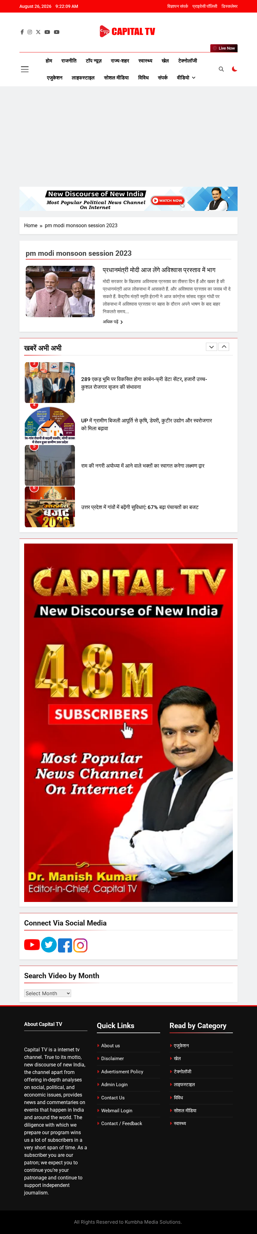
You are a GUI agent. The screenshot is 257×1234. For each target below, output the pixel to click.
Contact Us (113, 1098)
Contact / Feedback (121, 1123)
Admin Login (114, 1084)
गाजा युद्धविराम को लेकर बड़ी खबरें (112, 515)
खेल (165, 61)
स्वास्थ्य (145, 61)
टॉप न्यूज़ (94, 61)
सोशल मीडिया (116, 78)
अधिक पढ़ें (110, 322)
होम (49, 61)
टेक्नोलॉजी (187, 61)
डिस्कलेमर (230, 6)
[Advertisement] (128, 136)
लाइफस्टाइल (83, 78)
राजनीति (68, 61)
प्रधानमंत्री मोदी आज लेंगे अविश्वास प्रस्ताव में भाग (159, 270)
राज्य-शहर (120, 61)
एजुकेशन (54, 78)
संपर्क (163, 78)
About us (110, 1046)
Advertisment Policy (122, 1072)
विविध (143, 78)
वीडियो (183, 78)
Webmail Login (116, 1110)
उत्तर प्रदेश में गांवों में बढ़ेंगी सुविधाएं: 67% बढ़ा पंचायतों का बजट (140, 474)
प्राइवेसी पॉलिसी (204, 6)
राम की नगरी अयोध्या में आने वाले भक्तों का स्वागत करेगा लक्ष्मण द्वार (142, 433)
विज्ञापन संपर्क (177, 6)
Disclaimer (112, 1058)
